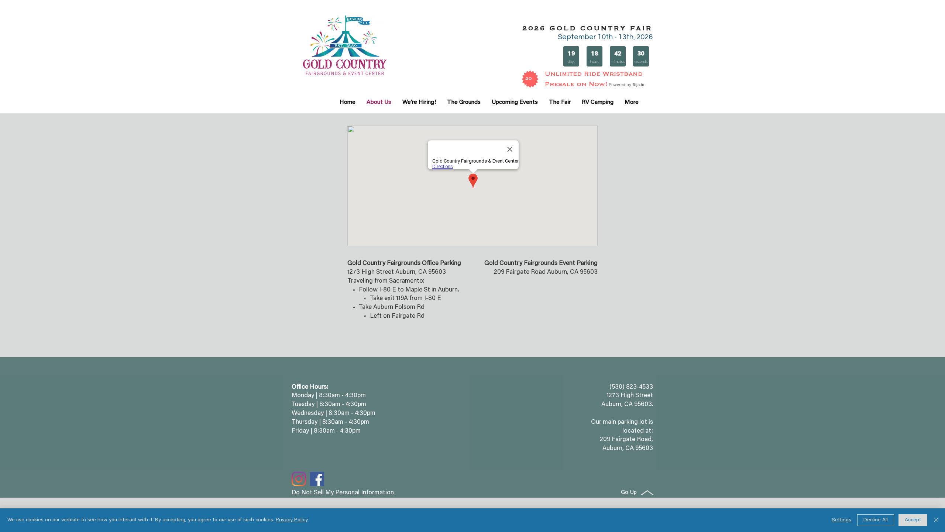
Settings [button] (841, 520)
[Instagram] (299, 479)
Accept (913, 520)
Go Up (629, 492)
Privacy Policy (292, 520)
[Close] (936, 520)
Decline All (875, 520)
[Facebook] (317, 479)
